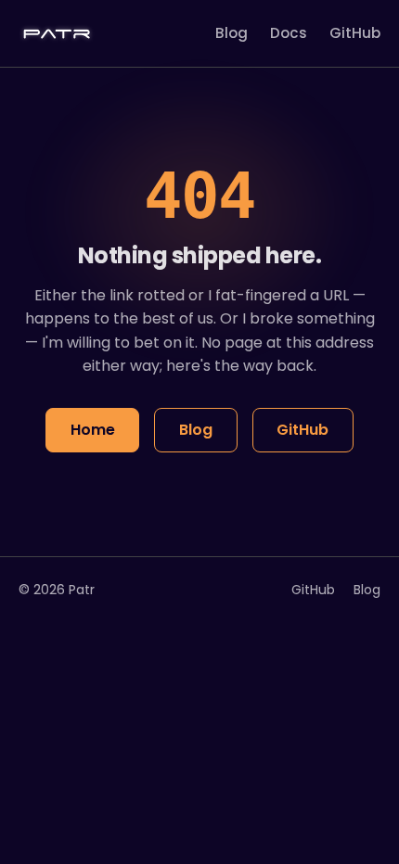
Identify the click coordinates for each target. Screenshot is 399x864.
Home (93, 429)
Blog (231, 33)
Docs (288, 33)
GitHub (354, 33)
